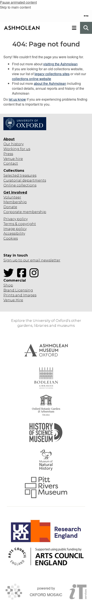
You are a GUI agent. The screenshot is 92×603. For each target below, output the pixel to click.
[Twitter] (9, 275)
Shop (8, 285)
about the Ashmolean (50, 83)
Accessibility (14, 233)
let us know (17, 99)
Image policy (15, 229)
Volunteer (12, 197)
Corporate (12, 212)
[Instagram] (35, 275)
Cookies (10, 238)
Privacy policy (15, 219)
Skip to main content (15, 7)
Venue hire (13, 159)
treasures (27, 175)
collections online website (31, 78)
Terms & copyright (19, 224)
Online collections (19, 185)
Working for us (16, 149)
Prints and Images (19, 295)
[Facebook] (23, 275)
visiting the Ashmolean (60, 63)
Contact (10, 163)
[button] (86, 16)
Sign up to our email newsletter (31, 260)
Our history (13, 144)
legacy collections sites (52, 73)
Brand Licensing (18, 290)
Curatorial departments (24, 180)
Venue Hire (13, 300)
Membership (15, 202)
